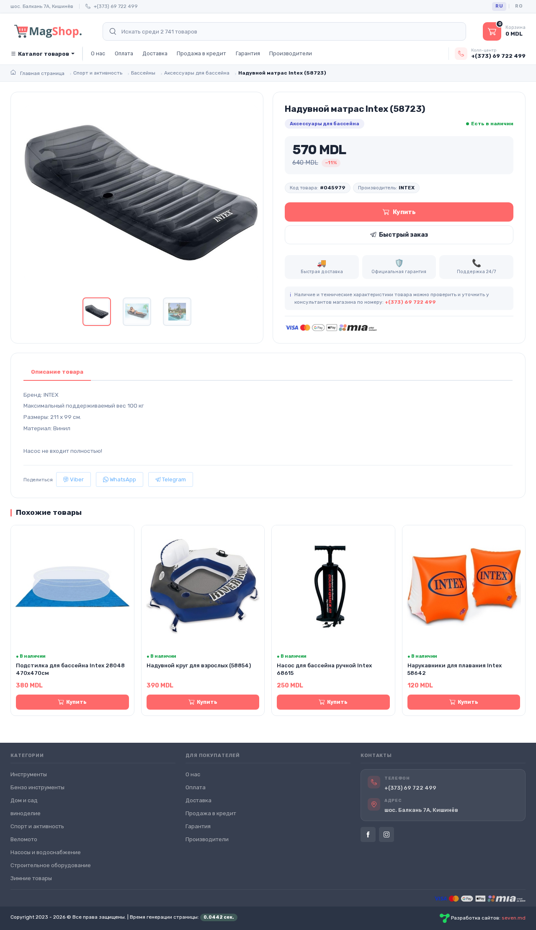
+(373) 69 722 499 (116, 6)
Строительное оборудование (50, 865)
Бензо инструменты (37, 787)
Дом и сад (24, 800)
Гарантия (248, 53)
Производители (290, 53)
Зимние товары (31, 878)
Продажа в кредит (201, 53)
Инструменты (28, 774)
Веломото (23, 839)
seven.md (514, 918)
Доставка (155, 53)
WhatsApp (122, 479)
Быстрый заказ (403, 234)
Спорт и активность (37, 826)
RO (518, 6)
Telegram (173, 479)
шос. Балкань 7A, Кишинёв (41, 6)
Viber (76, 479)
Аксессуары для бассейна (324, 124)
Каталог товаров (43, 54)
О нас (98, 53)
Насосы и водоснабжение (45, 852)
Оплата (124, 53)
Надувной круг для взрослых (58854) (199, 665)
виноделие (25, 813)
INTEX (407, 188)
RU (499, 6)
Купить (404, 212)
